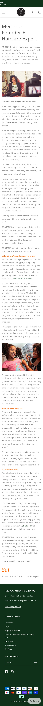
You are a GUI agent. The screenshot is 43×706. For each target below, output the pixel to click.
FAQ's (7, 627)
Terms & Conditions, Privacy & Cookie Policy (19, 636)
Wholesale (9, 641)
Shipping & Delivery (12, 630)
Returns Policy (10, 645)
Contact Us (9, 623)
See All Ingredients (13, 606)
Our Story (8, 649)
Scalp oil (27, 526)
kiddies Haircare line (23, 278)
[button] (3, 12)
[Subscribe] (35, 662)
